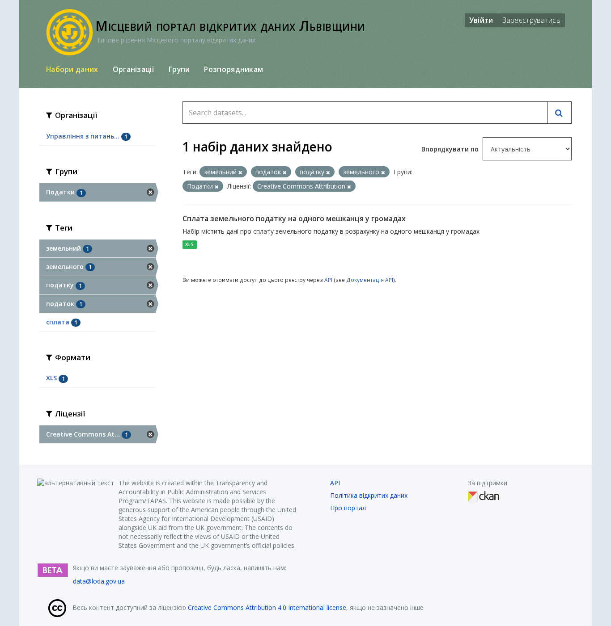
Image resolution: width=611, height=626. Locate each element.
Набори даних (72, 69)
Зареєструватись (531, 20)
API (328, 279)
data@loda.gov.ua (99, 581)
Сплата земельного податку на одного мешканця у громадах (294, 218)
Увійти (481, 20)
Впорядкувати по (450, 149)
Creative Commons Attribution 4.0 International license (267, 607)
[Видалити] (240, 172)
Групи (179, 69)
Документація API (369, 279)
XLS (189, 244)
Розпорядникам (233, 69)
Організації (133, 69)
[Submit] (559, 112)
